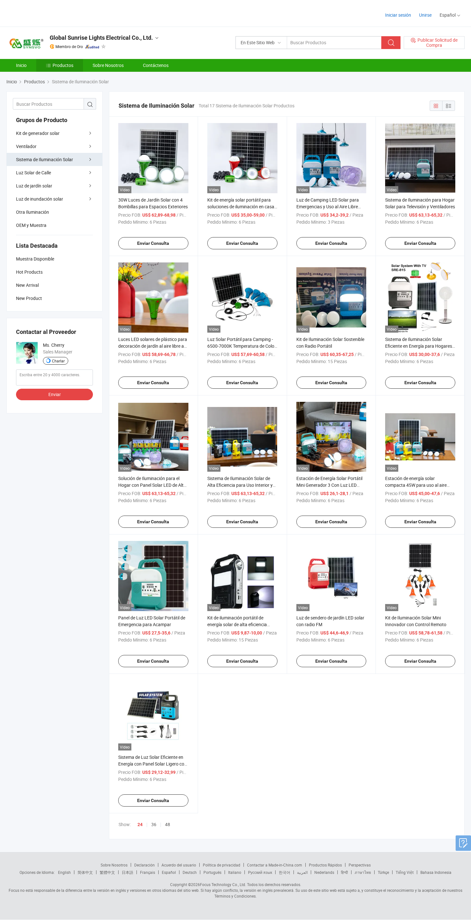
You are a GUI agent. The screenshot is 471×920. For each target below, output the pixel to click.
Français (147, 872)
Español (169, 872)
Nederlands (324, 872)
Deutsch (190, 872)
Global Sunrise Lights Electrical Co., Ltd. (101, 37)
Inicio (21, 65)
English (64, 872)
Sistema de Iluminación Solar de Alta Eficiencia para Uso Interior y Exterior (240, 485)
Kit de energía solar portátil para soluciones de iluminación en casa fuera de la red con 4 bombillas (240, 206)
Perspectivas (360, 864)
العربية (302, 872)
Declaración (144, 864)
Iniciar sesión (398, 15)
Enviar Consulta (153, 243)
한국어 (284, 872)
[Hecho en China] (47, 12)
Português (212, 872)
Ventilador (26, 146)
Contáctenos (156, 65)
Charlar (58, 360)
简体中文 (85, 872)
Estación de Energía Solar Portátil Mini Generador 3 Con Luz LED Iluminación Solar (329, 485)
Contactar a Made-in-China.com (274, 864)
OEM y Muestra (31, 225)
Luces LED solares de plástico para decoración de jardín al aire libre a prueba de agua (152, 346)
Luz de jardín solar (34, 186)
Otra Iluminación (32, 212)
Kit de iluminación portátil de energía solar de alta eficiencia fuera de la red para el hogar (237, 624)
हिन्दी (344, 872)
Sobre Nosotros (108, 65)
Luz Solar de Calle (33, 173)
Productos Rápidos (325, 864)
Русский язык (260, 872)
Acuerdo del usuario (178, 864)
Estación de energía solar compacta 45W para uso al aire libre (416, 485)
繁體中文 (107, 872)
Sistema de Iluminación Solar (44, 159)
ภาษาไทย (363, 872)
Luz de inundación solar (39, 199)
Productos (63, 65)
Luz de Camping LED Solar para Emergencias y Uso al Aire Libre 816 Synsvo (327, 206)
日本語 (127, 872)
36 (153, 824)
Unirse (425, 15)
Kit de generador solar (38, 133)
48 (167, 824)
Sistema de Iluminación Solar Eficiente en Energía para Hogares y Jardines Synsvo (418, 346)
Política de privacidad (221, 864)
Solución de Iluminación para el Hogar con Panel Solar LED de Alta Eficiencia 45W (152, 485)
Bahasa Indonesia (435, 872)
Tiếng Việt (405, 872)
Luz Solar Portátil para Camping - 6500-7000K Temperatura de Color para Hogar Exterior (241, 346)
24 (140, 824)
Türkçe (383, 872)
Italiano (234, 872)
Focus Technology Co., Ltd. (223, 884)
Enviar (54, 394)
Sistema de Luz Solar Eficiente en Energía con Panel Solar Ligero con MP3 (152, 764)
